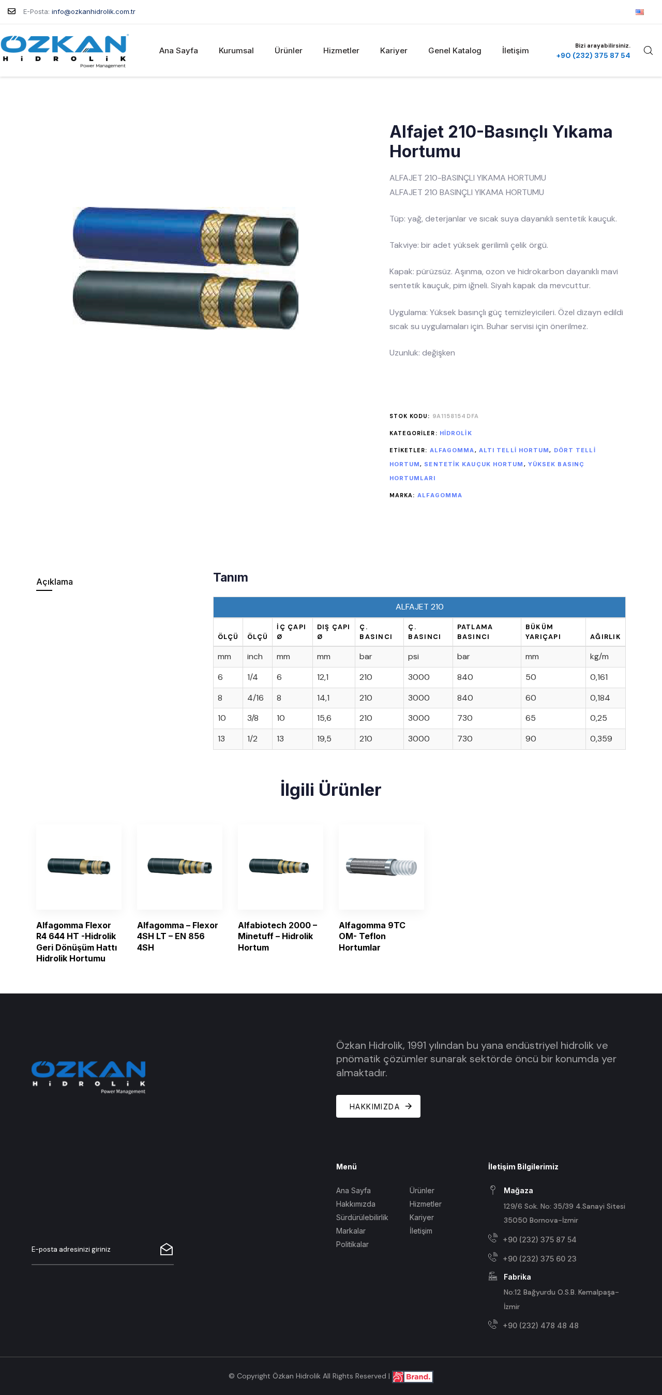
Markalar (351, 1230)
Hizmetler (341, 50)
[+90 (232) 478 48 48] (559, 1326)
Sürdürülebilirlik (362, 1217)
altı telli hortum (514, 450)
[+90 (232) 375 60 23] (559, 1259)
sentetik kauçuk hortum (473, 464)
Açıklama (54, 581)
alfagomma (452, 450)
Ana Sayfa (178, 50)
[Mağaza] (559, 1206)
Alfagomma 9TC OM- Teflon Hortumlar (372, 936)
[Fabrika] (559, 1292)
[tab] (117, 582)
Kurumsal (236, 50)
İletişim (515, 50)
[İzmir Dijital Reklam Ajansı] (412, 1375)
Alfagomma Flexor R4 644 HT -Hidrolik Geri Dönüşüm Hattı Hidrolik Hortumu (76, 941)
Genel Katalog (455, 50)
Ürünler (289, 50)
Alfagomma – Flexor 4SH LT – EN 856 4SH (177, 936)
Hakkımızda (355, 1203)
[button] (648, 50)
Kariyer (394, 50)
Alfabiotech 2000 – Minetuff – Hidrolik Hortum (277, 936)
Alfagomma (439, 495)
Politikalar (352, 1244)
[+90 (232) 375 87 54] (559, 1239)
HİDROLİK (456, 433)
